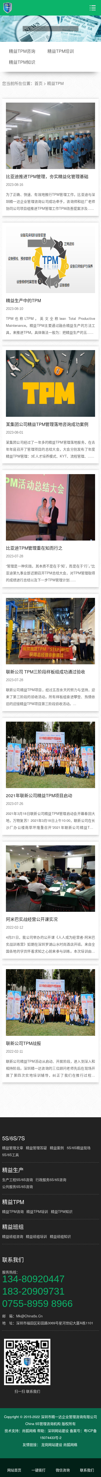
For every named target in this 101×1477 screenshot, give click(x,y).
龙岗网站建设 (51, 1444)
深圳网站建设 (58, 1430)
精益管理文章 (12, 1147)
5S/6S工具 (10, 1154)
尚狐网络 (29, 1430)
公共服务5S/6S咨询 (17, 1186)
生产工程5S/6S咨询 (17, 1179)
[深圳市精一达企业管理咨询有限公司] (22, 7)
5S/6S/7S (13, 1138)
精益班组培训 (36, 1236)
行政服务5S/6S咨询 (51, 1179)
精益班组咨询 (12, 1236)
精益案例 (57, 1147)
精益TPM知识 (22, 62)
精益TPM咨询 (22, 51)
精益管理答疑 (36, 1147)
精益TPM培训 (60, 51)
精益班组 (13, 1226)
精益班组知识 (60, 1236)
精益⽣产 (13, 1170)
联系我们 (13, 1259)
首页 (38, 83)
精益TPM (55, 83)
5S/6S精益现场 (78, 1147)
